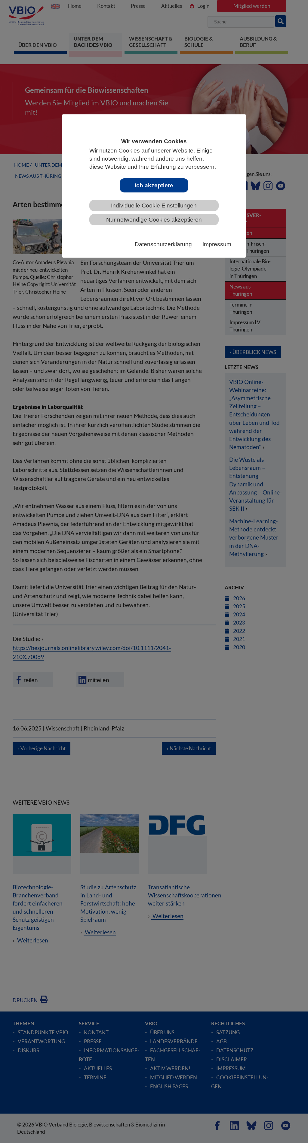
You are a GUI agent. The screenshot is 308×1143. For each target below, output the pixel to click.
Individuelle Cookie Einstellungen (154, 205)
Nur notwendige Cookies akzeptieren (154, 219)
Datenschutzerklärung (163, 244)
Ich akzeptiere (154, 185)
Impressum (216, 244)
